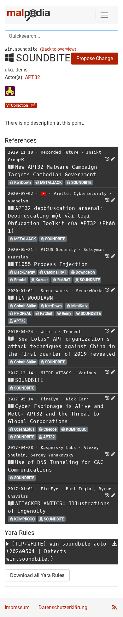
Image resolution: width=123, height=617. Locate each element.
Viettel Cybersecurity (80, 193)
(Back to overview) (58, 49)
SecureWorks (90, 290)
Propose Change (94, 58)
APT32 (32, 77)
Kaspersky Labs (58, 447)
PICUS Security (58, 249)
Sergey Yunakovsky (52, 455)
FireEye (49, 399)
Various (87, 373)
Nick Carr (77, 399)
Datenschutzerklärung (62, 607)
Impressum (17, 607)
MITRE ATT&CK (56, 373)
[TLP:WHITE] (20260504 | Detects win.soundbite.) (56, 551)
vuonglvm (18, 201)
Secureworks (54, 290)
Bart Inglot (80, 488)
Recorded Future (60, 152)
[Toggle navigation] (104, 15)
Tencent (72, 331)
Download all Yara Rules (37, 575)
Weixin (48, 331)
